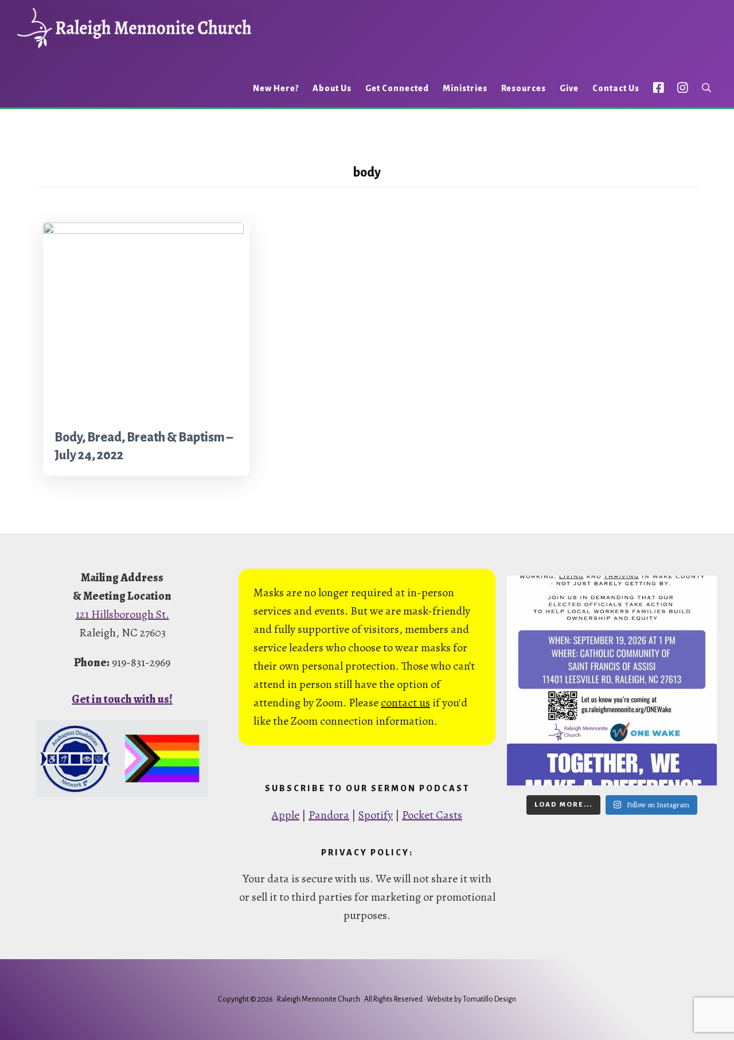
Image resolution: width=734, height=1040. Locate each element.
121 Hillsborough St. (122, 614)
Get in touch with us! (122, 699)
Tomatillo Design (489, 999)
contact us (405, 702)
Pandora (329, 815)
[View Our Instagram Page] (682, 87)
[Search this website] (706, 88)
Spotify (375, 815)
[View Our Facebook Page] (658, 87)
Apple (285, 815)
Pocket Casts (432, 815)
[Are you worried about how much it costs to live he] (612, 680)
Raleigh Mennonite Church (134, 28)
